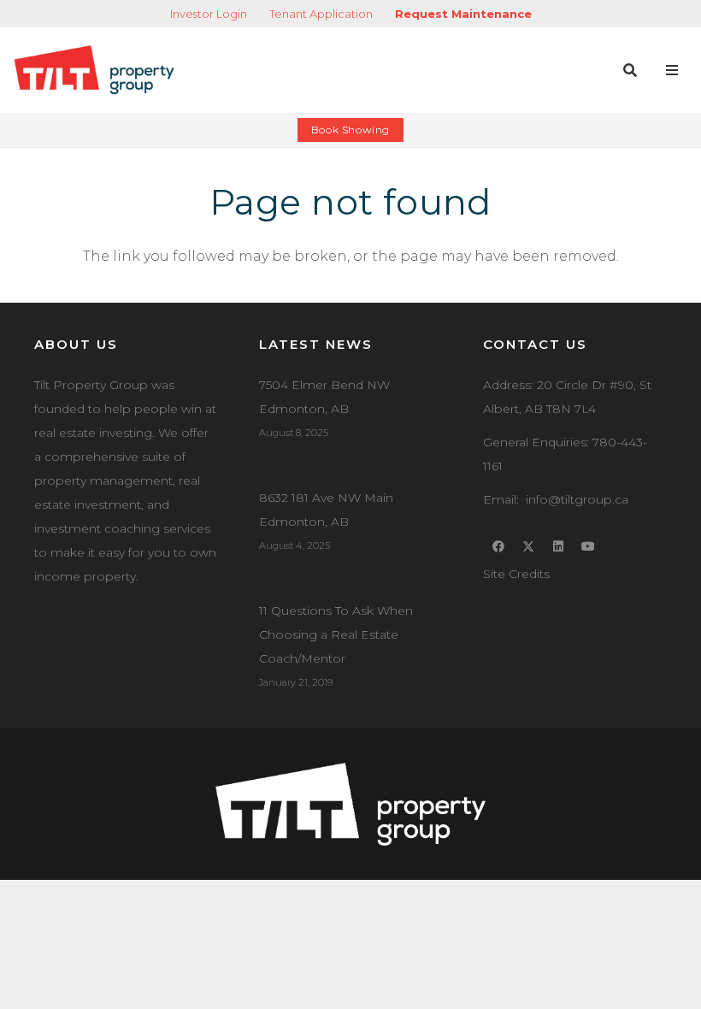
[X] (528, 547)
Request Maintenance (463, 14)
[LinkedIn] (558, 547)
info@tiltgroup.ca (577, 499)
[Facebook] (498, 547)
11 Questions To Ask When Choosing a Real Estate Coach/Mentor (336, 634)
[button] (630, 70)
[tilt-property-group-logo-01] (94, 70)
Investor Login (208, 14)
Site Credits (516, 573)
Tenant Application (321, 14)
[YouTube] (588, 547)
